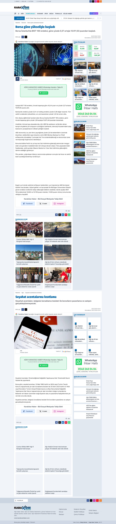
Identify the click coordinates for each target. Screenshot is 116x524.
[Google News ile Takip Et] (66, 78)
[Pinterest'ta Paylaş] (66, 214)
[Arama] (101, 13)
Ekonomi (40, 13)
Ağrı (22, 13)
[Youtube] (98, 1)
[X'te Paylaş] (26, 37)
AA (24, 79)
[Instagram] (96, 1)
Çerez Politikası (79, 514)
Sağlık (51, 13)
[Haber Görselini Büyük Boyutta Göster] (43, 59)
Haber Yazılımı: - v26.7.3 (87, 522)
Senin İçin (95, 13)
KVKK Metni (93, 510)
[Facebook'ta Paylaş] (22, 37)
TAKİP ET (44, 93)
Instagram (60, 203)
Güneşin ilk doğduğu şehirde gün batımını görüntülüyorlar (83, 18)
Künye (17, 1)
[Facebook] (90, 1)
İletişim (31, 1)
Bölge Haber (67, 13)
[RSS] (101, 1)
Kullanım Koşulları (80, 509)
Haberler (17, 22)
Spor (46, 13)
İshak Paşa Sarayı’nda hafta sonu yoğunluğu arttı (42, 18)
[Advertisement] (6, 39)
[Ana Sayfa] (18, 13)
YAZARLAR (20, 500)
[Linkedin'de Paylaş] (63, 214)
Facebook (29, 203)
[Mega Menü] (15, 13)
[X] (93, 1)
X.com (44, 203)
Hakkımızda (63, 509)
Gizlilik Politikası (79, 512)
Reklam (24, 1)
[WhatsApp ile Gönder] (69, 214)
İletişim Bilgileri (94, 513)
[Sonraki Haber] (100, 18)
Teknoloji (58, 13)
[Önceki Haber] (98, 18)
